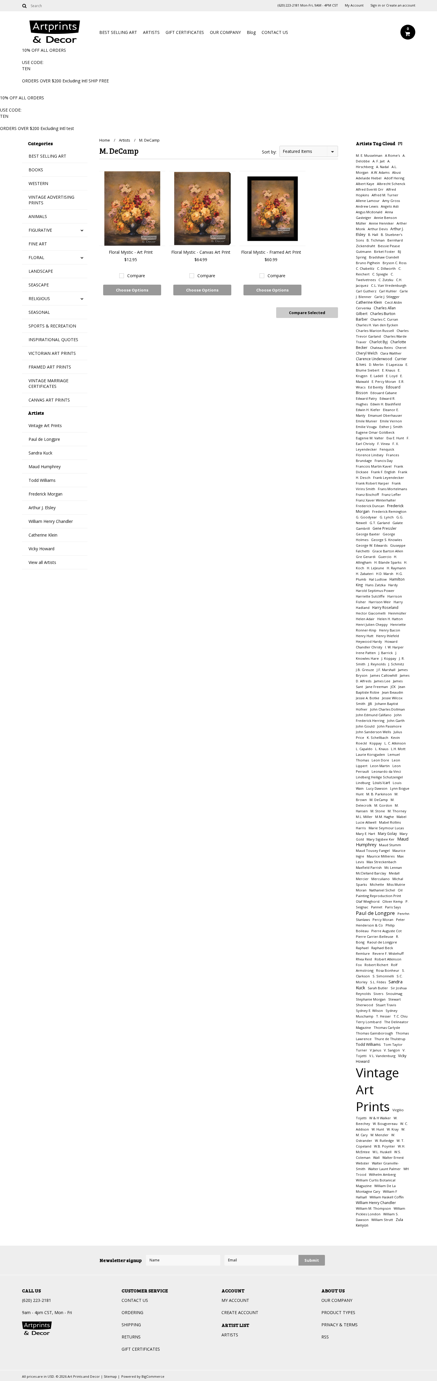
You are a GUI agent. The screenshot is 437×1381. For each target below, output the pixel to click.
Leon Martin (380, 766)
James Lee (382, 681)
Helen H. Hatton (390, 619)
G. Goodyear (366, 517)
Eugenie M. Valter (370, 438)
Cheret (400, 347)
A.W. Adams (380, 172)
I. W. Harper (394, 647)
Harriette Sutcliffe (370, 596)
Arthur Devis (378, 229)
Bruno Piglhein (368, 263)
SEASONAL (39, 312)
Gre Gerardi (365, 556)
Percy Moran (382, 919)
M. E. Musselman (369, 155)
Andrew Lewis (367, 206)
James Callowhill (383, 675)
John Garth (396, 720)
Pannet (376, 907)
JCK (393, 686)
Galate (397, 523)
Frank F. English (383, 472)
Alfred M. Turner (385, 195)
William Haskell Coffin (387, 1197)
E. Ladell (376, 376)
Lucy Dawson (376, 788)
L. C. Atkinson (395, 743)
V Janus (375, 1050)
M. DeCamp (379, 799)
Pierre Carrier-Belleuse (374, 936)
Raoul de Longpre (382, 942)
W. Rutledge (384, 1140)
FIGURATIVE (40, 230)
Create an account (400, 5)
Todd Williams (42, 480)
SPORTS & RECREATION (52, 326)
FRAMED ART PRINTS (50, 367)
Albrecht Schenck (391, 183)
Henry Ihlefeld (387, 636)
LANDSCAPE (41, 271)
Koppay (376, 743)
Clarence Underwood (374, 358)
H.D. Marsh (384, 573)
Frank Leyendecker (388, 477)
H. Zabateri (364, 573)
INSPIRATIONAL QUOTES (53, 339)
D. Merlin (376, 364)
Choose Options (132, 290)
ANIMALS (38, 216)
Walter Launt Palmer (384, 1169)
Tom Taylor (393, 1044)
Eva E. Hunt (395, 438)
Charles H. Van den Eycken (377, 325)
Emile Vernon (391, 421)
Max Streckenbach (381, 862)
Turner (361, 1050)
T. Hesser (383, 1016)
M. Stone (377, 811)
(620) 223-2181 (36, 1300)
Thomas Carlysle (387, 1027)
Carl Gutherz (366, 291)
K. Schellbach (377, 737)
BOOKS (36, 170)
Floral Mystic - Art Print (131, 252)
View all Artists (42, 562)
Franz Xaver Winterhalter (376, 500)
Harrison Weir (380, 602)
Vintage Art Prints (45, 425)
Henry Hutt (364, 636)
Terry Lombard (368, 1022)
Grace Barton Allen (387, 551)
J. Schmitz (396, 664)
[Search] (24, 5)
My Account (354, 5)
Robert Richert (376, 965)
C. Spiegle (380, 274)
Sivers (378, 993)
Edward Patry (366, 398)
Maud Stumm (390, 845)
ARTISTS (151, 32)
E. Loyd (391, 376)
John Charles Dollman (387, 709)
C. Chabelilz (365, 268)
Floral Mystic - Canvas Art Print (200, 252)
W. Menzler (379, 1135)
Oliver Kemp (392, 901)
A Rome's (392, 155)
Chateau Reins (381, 347)
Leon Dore (380, 760)
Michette (377, 884)
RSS (325, 1337)
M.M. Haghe (384, 816)
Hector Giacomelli (371, 613)
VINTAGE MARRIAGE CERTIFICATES (48, 383)
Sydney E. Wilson (369, 1010)
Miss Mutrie (396, 884)
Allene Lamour (368, 200)
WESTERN (38, 183)
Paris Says (393, 907)
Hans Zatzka (375, 585)
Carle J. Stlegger (387, 296)
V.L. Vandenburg (382, 1056)
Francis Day (384, 460)
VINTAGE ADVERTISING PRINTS (51, 200)
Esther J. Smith (391, 426)
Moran (361, 890)
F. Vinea (383, 443)
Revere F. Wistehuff (388, 953)
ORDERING (132, 1312)
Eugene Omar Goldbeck (375, 432)
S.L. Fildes (378, 982)
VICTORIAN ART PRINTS (52, 353)
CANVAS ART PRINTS (49, 400)
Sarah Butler (378, 988)
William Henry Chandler (51, 521)
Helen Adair (365, 619)
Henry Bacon (389, 630)
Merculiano (380, 879)
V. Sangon (392, 1050)
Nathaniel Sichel (382, 890)
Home (104, 140)
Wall (376, 1157)
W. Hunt (378, 1129)
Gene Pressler (384, 528)
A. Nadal (382, 166)
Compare (136, 275)
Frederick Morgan (45, 494)
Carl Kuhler (388, 291)
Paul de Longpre (44, 439)
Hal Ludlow (378, 579)
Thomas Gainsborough (374, 1033)
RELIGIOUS (39, 298)
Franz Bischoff (367, 494)
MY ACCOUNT (235, 1300)
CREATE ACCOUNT (239, 1312)
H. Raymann (396, 568)
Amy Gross (391, 200)
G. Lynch (387, 517)
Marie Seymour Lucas (386, 828)
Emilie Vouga (366, 426)
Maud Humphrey (45, 466)
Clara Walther (391, 353)
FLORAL (36, 257)
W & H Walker (380, 1118)
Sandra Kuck (40, 453)
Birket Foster (384, 251)
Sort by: (269, 152)
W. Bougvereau (385, 1123)
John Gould (365, 726)
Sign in (375, 5)
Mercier (362, 879)
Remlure (363, 953)
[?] (400, 143)
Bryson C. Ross (394, 263)
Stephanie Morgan (371, 999)
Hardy (393, 585)
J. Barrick (385, 652)
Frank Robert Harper (372, 483)
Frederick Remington (389, 511)
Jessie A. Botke (367, 698)
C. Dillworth (386, 268)
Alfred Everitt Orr (369, 189)
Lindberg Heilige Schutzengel (379, 777)
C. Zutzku (385, 280)
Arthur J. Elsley (42, 507)
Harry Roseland (385, 607)
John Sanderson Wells (373, 732)
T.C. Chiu (401, 1016)
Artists (124, 140)
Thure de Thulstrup (389, 1039)
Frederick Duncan (370, 506)
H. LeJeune (375, 568)
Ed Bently (375, 387)
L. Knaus (381, 749)
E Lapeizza (394, 364)
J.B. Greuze (365, 669)
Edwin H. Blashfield (385, 404)
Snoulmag (394, 993)
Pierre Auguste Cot (386, 931)
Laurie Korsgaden (370, 754)
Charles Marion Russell (375, 330)
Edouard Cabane (383, 393)
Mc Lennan (393, 867)
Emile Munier (366, 421)
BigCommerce (153, 1376)
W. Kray (393, 1129)
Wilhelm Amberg (382, 1174)
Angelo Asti (390, 206)
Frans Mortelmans (392, 489)
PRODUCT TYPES (338, 1312)
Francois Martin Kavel (374, 466)
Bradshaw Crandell (384, 257)
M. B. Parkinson (379, 794)
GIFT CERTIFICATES (185, 32)
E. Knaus (388, 370)
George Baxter (368, 534)
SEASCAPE (39, 285)
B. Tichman (376, 240)
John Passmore (389, 726)
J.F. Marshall (386, 669)
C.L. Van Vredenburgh (388, 285)
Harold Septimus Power (375, 590)
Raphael (362, 948)
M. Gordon (383, 805)
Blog (251, 32)
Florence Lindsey (369, 455)
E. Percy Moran (384, 381)
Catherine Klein (43, 535)
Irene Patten (366, 652)
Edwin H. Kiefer (368, 409)
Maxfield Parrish (369, 867)
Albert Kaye (365, 183)
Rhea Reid (364, 959)
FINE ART (38, 244)
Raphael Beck (382, 948)
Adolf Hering (394, 178)
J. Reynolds (377, 664)
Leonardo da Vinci (386, 771)
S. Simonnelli (383, 976)
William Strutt (382, 1219)
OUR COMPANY (225, 32)
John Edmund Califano (374, 715)
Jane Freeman (377, 686)
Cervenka (363, 308)
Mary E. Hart (365, 833)
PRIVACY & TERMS (339, 1324)
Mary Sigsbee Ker (380, 839)
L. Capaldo (364, 749)
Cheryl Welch (367, 353)
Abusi (396, 172)
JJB (370, 703)
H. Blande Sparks (387, 562)
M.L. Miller (364, 816)
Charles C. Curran (384, 319)
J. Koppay (388, 658)
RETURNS (131, 1337)
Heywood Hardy (369, 641)
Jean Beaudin (392, 692)
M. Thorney (397, 811)
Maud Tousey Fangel (373, 850)
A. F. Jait (378, 161)
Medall (394, 873)
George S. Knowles (386, 539)
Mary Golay (387, 833)
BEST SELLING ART (118, 32)
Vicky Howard (41, 548)
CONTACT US (275, 32)
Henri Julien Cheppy (372, 624)
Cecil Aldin (393, 302)
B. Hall (373, 234)
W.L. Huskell (382, 1152)
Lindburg (363, 782)
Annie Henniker (381, 223)
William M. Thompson (373, 1208)
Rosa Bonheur (387, 970)
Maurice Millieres (380, 856)
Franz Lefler (391, 494)
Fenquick (387, 449)
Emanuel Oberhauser (385, 415)
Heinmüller (397, 613)
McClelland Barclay (371, 873)
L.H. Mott (398, 749)
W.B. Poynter (384, 1146)
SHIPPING (131, 1324)
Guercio (385, 556)
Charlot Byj (378, 341)
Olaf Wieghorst (368, 901)
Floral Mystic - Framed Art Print (271, 252)
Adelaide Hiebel (368, 178)
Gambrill (363, 528)
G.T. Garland (380, 523)
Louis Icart (381, 782)
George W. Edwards (371, 545)
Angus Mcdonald (369, 212)
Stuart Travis (386, 1005)
